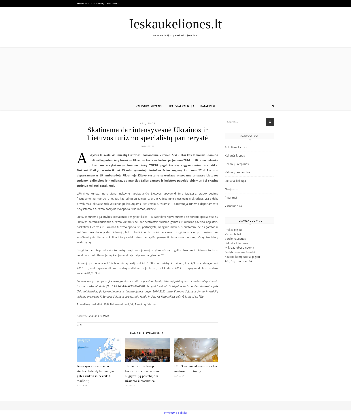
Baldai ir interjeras (236, 243)
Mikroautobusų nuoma (239, 247)
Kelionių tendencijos (237, 172)
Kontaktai (83, 3)
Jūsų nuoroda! (238, 261)
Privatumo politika (175, 412)
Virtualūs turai (234, 206)
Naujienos (147, 123)
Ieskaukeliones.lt (175, 24)
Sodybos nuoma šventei (240, 252)
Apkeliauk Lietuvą (236, 147)
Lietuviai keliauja (181, 106)
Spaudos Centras (98, 316)
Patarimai (207, 106)
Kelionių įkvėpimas (237, 164)
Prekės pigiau (233, 229)
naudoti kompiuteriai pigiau (242, 256)
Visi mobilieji (233, 234)
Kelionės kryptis (149, 106)
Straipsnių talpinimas (105, 3)
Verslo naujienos (235, 238)
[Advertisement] (175, 74)
